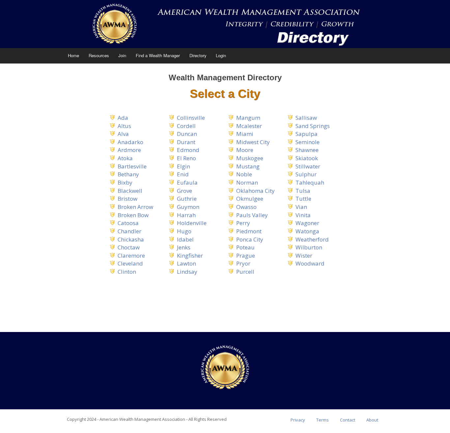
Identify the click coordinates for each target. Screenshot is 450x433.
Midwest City (253, 142)
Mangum (248, 117)
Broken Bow (133, 215)
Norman (247, 182)
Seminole (307, 142)
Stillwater (307, 166)
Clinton (127, 271)
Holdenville (192, 223)
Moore (244, 150)
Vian (301, 207)
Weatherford (312, 239)
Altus (124, 126)
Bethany (128, 174)
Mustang (248, 166)
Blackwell (130, 190)
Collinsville (191, 117)
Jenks (183, 247)
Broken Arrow (135, 207)
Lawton (186, 263)
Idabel (185, 239)
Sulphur (306, 174)
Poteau (245, 247)
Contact (347, 420)
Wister (303, 255)
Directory (198, 55)
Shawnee (307, 150)
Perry (243, 223)
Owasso (246, 207)
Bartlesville (132, 166)
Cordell (186, 126)
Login (221, 55)
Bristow (127, 198)
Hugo (184, 231)
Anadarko (130, 142)
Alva (123, 134)
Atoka (125, 158)
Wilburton (308, 247)
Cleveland (130, 263)
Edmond (188, 150)
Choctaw (129, 247)
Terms (322, 420)
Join (122, 55)
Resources (99, 55)
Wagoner (307, 223)
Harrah (186, 215)
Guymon (188, 207)
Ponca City (249, 239)
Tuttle (303, 198)
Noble (244, 174)
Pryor (243, 263)
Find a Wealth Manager (158, 55)
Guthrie (187, 198)
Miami (244, 134)
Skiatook (306, 158)
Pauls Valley (252, 215)
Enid (183, 174)
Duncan (187, 134)
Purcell (245, 271)
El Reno (186, 158)
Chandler (129, 231)
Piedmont (249, 231)
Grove (184, 190)
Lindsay (187, 271)
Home (73, 55)
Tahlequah (309, 182)
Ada (123, 117)
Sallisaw (306, 117)
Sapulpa (306, 134)
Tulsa (302, 190)
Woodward (309, 263)
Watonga (307, 231)
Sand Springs (312, 126)
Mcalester (249, 126)
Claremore (131, 255)
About (372, 420)
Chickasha (131, 239)
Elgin (183, 166)
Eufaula (187, 182)
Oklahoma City (255, 190)
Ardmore (129, 150)
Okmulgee (249, 198)
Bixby (125, 182)
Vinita (303, 215)
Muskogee (249, 158)
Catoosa (128, 223)
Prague (245, 255)
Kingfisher (190, 255)
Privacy (298, 420)
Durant (186, 142)
